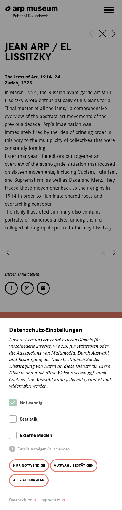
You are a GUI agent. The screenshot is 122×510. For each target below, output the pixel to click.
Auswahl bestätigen (74, 465)
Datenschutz (20, 500)
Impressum (50, 500)
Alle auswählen (29, 480)
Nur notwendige (29, 465)
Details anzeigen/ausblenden (43, 449)
